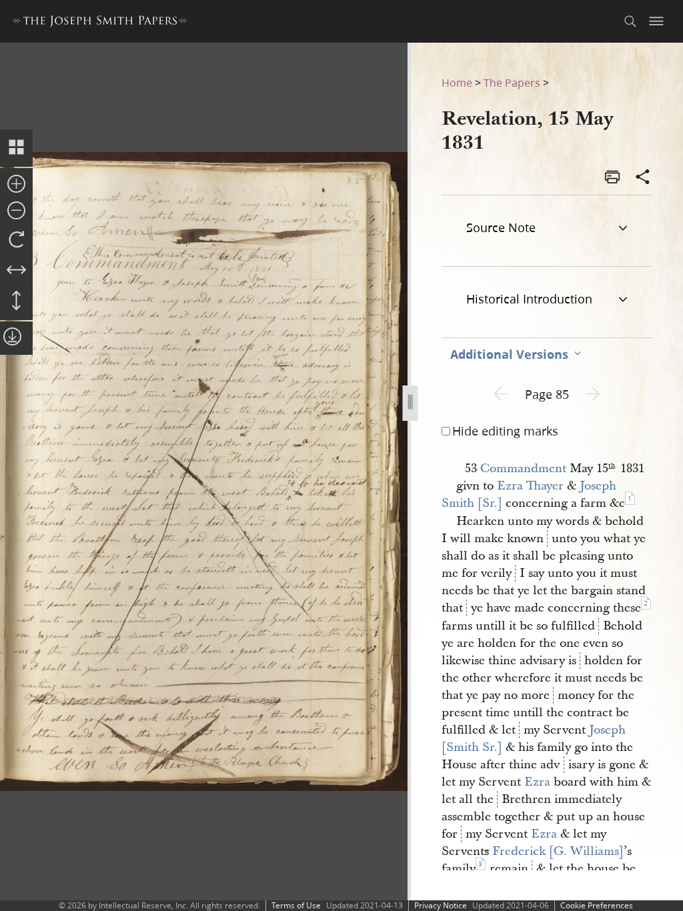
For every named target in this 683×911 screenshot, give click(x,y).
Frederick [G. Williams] (558, 851)
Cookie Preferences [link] (596, 905)
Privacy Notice (440, 905)
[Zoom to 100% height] (16, 301)
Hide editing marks (505, 430)
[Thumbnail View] (16, 148)
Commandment (523, 468)
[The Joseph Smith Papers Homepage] (100, 23)
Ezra (537, 782)
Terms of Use (296, 905)
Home (457, 82)
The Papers (512, 82)
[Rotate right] (16, 240)
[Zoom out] (16, 211)
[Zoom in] (16, 184)
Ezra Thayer (530, 486)
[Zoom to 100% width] (16, 270)
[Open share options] (643, 178)
